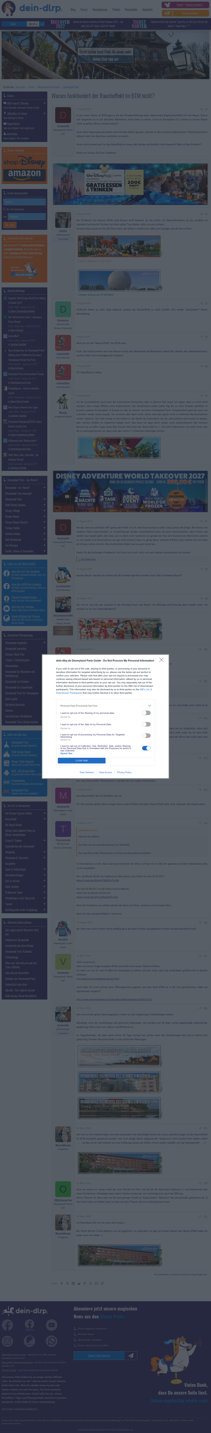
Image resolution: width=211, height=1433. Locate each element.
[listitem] (105, 705)
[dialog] (105, 716)
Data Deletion (87, 772)
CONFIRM (82, 760)
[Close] (162, 661)
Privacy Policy (124, 772)
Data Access (105, 772)
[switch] (146, 713)
